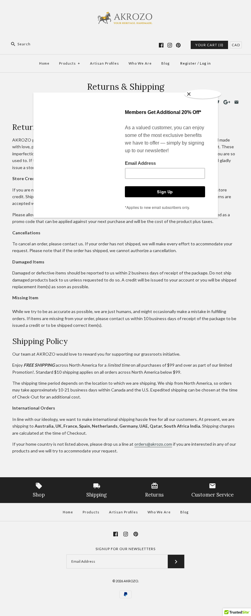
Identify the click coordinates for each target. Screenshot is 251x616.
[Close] (202, 94)
